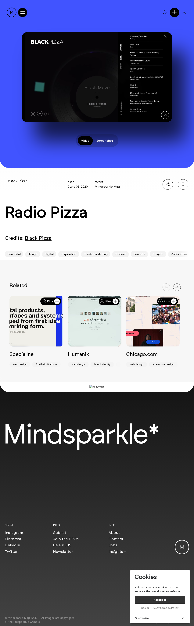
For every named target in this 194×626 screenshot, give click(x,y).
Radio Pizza (179, 254)
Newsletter (63, 551)
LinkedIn (12, 545)
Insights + (117, 551)
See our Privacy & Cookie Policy (159, 608)
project (158, 254)
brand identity (102, 364)
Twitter (11, 551)
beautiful (14, 254)
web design (20, 364)
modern (120, 254)
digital (49, 254)
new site (139, 254)
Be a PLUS (62, 545)
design (33, 254)
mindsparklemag (96, 254)
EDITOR (99, 182)
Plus (50, 301)
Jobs (113, 545)
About (114, 532)
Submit (59, 532)
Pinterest (13, 539)
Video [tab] (85, 140)
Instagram (14, 532)
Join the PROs (66, 539)
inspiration (69, 254)
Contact (116, 539)
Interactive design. (163, 364)
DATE (71, 182)
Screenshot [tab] (104, 140)
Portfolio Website (46, 364)
